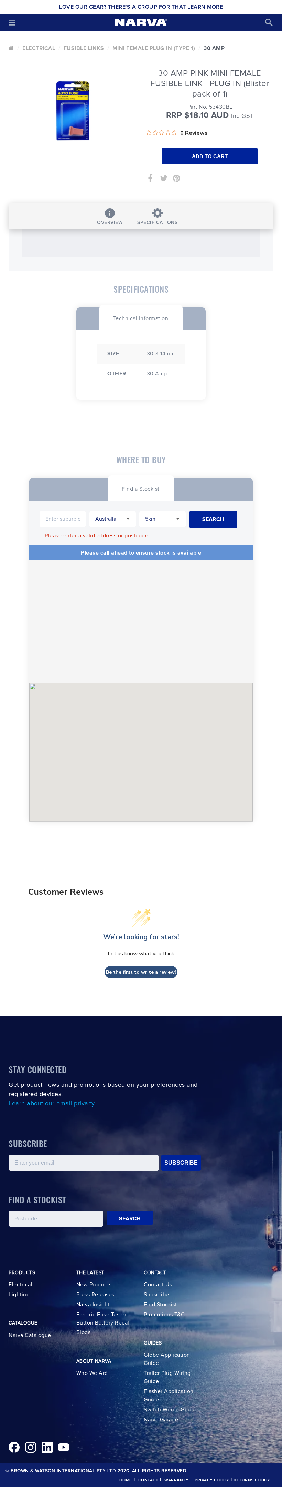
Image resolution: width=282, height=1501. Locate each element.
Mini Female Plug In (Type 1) (153, 48)
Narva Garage (161, 1419)
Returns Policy (252, 1480)
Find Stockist (160, 1304)
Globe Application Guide (167, 1359)
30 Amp (214, 48)
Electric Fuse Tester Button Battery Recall (103, 1319)
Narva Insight (93, 1304)
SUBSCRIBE (181, 1163)
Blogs (83, 1332)
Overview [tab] (110, 222)
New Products (94, 1284)
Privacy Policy (212, 1480)
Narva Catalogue (30, 1335)
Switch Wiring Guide (170, 1409)
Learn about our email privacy (52, 1104)
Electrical (38, 48)
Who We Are (92, 1373)
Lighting (19, 1294)
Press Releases (95, 1294)
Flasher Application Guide (169, 1395)
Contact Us (158, 1284)
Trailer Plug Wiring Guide (167, 1377)
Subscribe (156, 1294)
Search (130, 1218)
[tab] (140, 318)
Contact (148, 1480)
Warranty (176, 1480)
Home (125, 1480)
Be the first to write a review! (141, 972)
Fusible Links (84, 48)
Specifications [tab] (157, 222)
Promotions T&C (164, 1314)
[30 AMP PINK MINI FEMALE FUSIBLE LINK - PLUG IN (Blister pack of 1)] (72, 111)
